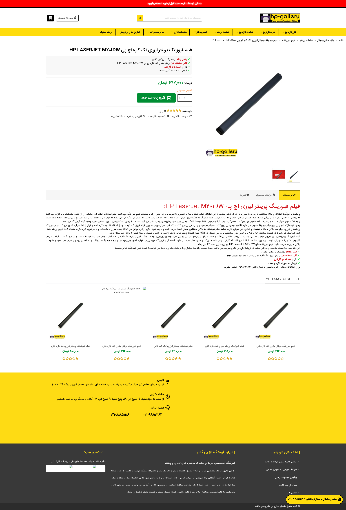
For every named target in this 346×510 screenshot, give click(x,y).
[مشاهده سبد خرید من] (50, 18)
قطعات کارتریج (246, 32)
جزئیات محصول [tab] (264, 195)
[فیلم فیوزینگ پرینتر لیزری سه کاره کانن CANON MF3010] (70, 314)
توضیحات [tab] (288, 195)
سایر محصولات (157, 32)
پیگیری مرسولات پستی (286, 477)
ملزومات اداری (180, 32)
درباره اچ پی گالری (288, 485)
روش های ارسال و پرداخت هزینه (281, 462)
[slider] (174, 110)
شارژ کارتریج (290, 32)
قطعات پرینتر (223, 32)
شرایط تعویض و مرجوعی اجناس (281, 470)
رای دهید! (187, 111)
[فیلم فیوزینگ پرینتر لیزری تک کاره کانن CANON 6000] (173, 314)
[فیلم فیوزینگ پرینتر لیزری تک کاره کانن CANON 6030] (224, 314)
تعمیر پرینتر (201, 32)
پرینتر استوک (106, 32)
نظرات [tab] (243, 195)
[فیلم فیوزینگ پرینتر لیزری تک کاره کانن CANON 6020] (121, 314)
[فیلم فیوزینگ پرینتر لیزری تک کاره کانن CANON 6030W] (276, 314)
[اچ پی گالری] (280, 18)
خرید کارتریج (269, 32)
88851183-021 (296, 499)
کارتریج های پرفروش (130, 32)
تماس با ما (292, 493)
